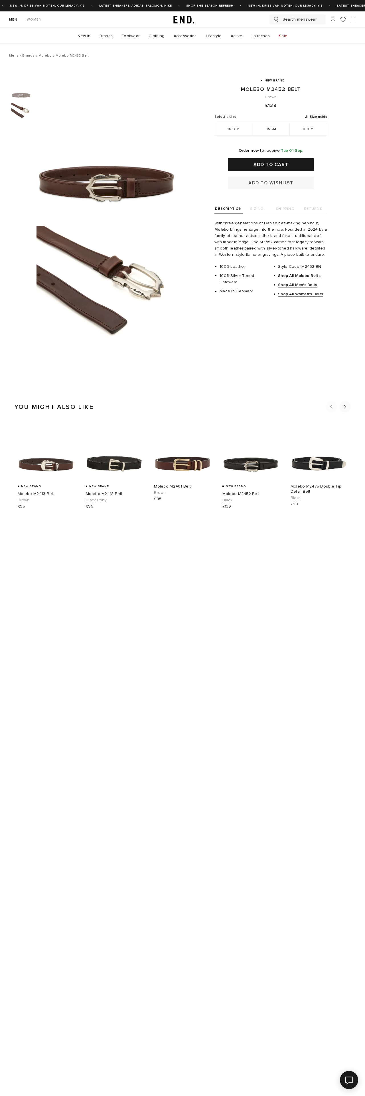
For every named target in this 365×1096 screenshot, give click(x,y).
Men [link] (13, 19)
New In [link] (84, 35)
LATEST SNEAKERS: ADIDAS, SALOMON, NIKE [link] (135, 5)
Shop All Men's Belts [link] (297, 284)
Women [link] (34, 19)
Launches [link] (261, 35)
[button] (331, 406)
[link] (182, 19)
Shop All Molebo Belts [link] (299, 275)
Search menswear (300, 19)
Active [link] (236, 35)
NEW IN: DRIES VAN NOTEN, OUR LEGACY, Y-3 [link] (47, 5)
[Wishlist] (343, 19)
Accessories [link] (185, 35)
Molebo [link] (221, 229)
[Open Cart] (353, 19)
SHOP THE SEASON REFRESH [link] (210, 5)
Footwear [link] (130, 35)
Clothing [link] (156, 35)
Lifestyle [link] (214, 35)
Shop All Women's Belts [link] (300, 294)
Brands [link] (106, 35)
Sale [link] (283, 35)
